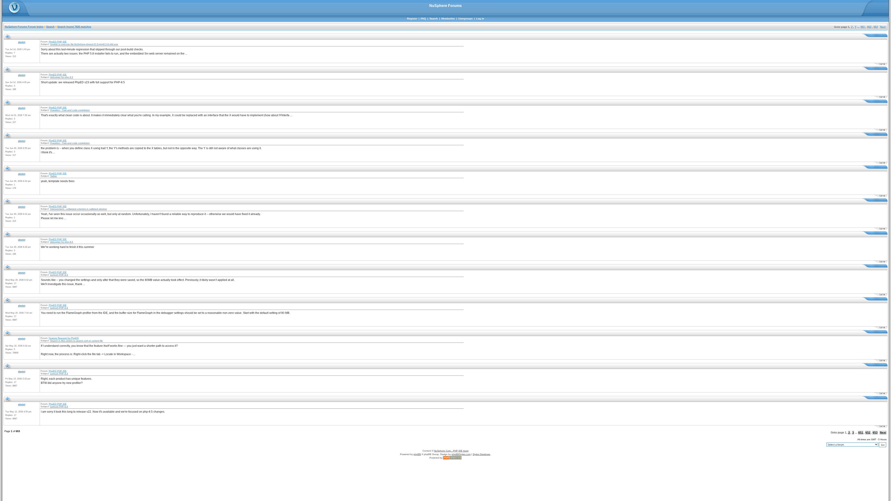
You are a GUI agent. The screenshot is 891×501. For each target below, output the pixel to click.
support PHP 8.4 (59, 274)
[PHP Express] (452, 457)
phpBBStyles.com (461, 454)
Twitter (53, 176)
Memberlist (448, 18)
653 (876, 27)
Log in (480, 18)
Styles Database (481, 454)
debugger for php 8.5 (61, 77)
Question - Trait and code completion (70, 110)
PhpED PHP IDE (58, 41)
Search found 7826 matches (74, 26)
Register (412, 18)
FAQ (423, 18)
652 (869, 27)
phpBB (417, 454)
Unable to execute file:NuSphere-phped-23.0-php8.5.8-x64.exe (84, 44)
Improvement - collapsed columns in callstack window (78, 209)
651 (863, 27)
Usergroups (465, 18)
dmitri (21, 42)
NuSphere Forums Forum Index (24, 26)
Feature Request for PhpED (64, 338)
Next (883, 27)
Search (433, 18)
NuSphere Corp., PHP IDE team (451, 451)
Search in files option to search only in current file (76, 340)
